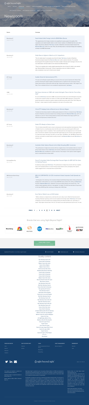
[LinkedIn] (11, 362)
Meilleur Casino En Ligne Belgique (44, 312)
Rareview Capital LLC (58, 346)
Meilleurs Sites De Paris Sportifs (44, 320)
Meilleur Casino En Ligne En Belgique (44, 314)
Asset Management (37, 6)
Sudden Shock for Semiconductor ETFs (46, 77)
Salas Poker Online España (45, 292)
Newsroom (21, 6)
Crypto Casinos (44, 331)
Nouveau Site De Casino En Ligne (44, 279)
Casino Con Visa (44, 316)
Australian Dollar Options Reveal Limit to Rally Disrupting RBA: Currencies (55, 145)
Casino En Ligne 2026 (44, 329)
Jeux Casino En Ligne (44, 325)
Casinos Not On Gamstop (44, 261)
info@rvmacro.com (64, 252)
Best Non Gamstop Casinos (44, 285)
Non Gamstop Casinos (15, 10)
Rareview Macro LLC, (45, 183)
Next (58, 210)
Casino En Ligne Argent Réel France (44, 327)
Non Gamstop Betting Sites (69, 6)
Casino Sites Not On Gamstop (44, 287)
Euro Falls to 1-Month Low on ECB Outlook (47, 194)
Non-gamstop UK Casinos (44, 289)
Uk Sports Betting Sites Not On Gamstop (44, 310)
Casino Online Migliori (44, 265)
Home (6, 346)
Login (82, 14)
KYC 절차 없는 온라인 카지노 (44, 318)
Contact (28, 6)
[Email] (15, 362)
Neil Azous (51, 44)
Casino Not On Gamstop (44, 309)
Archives (22, 348)
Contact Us (6, 352)
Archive (15, 6)
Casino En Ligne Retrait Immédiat (52, 6)
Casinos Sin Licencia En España (44, 294)
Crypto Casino (44, 323)
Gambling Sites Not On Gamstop (44, 270)
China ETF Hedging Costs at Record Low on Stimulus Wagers (52, 109)
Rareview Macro (67, 136)
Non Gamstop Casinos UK (29, 10)
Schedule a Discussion (80, 252)
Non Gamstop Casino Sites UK (44, 299)
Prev (31, 210)
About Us (6, 348)
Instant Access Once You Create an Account (44, 243)
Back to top (80, 361)
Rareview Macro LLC (40, 46)
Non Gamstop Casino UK (44, 298)
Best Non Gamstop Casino (44, 301)
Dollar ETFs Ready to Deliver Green (45, 124)
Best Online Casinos (44, 281)
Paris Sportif (44, 336)
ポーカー (44, 334)
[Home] (12, 3)
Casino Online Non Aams (44, 307)
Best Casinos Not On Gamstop (44, 10)
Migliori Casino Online (44, 267)
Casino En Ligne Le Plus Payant (44, 332)
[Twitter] (6, 362)
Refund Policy (40, 349)
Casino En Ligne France (44, 321)
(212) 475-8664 (50, 252)
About (9, 6)
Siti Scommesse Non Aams (44, 268)
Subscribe (77, 14)
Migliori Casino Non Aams (44, 263)
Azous (70, 85)
